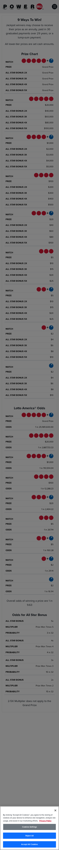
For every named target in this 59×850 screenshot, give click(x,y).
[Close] (55, 810)
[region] (29, 828)
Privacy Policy (45, 820)
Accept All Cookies (29, 844)
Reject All (29, 835)
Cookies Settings (29, 826)
